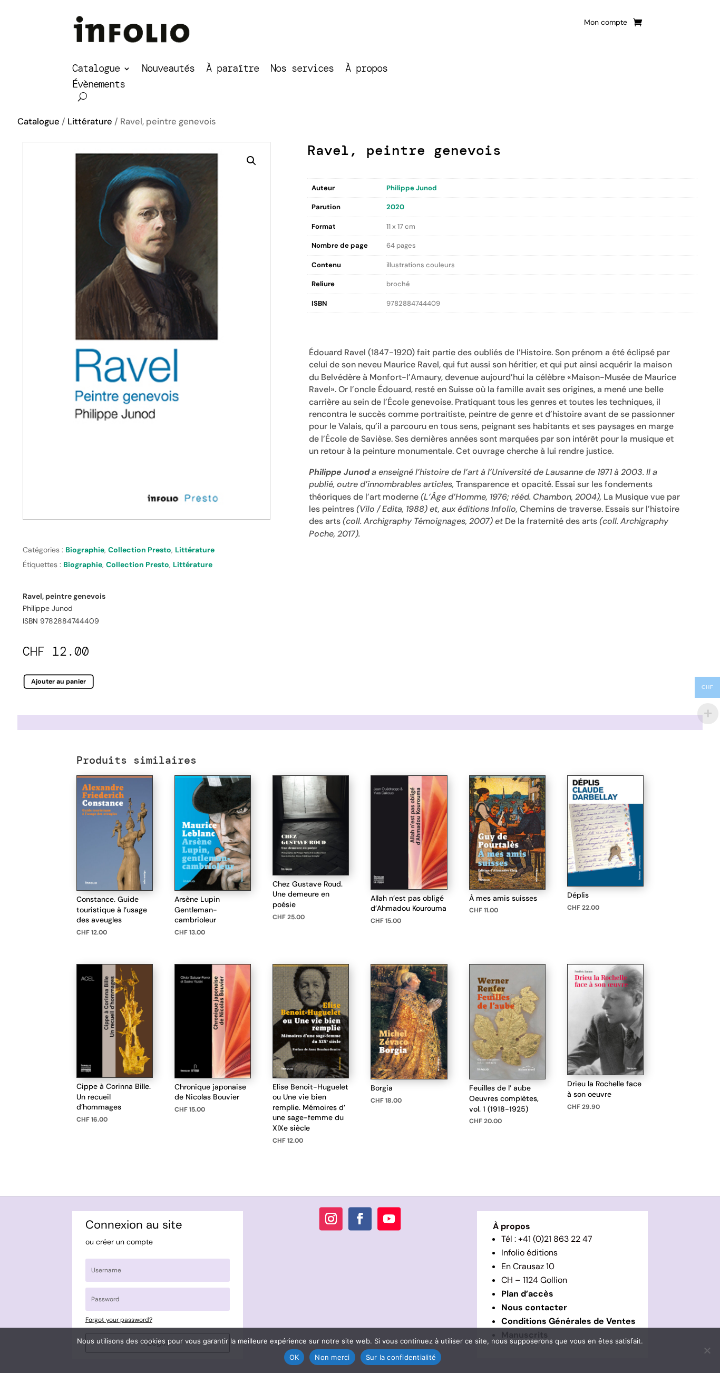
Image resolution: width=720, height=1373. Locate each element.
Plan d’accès (527, 1293)
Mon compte (605, 22)
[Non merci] (707, 1350)
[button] (251, 160)
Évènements (98, 86)
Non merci (332, 1357)
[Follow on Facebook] (360, 1218)
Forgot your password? (118, 1320)
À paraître (232, 70)
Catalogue (96, 70)
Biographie (84, 549)
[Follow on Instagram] (331, 1218)
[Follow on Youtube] (389, 1218)
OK (294, 1357)
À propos (366, 70)
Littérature (89, 121)
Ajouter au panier (58, 681)
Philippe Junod (411, 187)
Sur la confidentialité (401, 1357)
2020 (395, 206)
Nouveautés (168, 70)
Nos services (302, 70)
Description (329, 323)
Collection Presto (139, 549)
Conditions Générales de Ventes (568, 1321)
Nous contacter (534, 1307)
